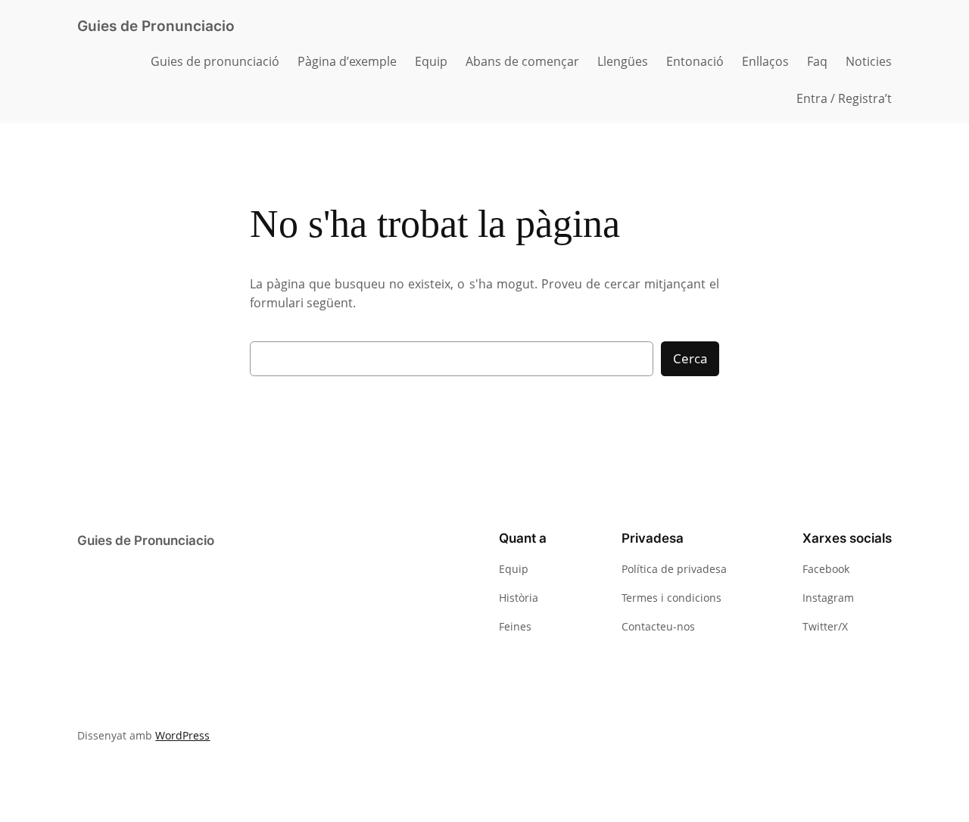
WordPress (182, 735)
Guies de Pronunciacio (156, 26)
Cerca (690, 358)
